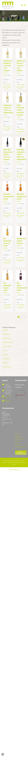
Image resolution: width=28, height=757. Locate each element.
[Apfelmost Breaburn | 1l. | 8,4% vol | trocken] (7, 53)
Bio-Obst (5, 354)
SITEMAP (17, 441)
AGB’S (17, 444)
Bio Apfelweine (7, 338)
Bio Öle (5, 350)
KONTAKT (17, 434)
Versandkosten (7, 84)
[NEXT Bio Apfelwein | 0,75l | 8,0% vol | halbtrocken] (21, 142)
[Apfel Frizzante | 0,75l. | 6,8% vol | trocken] (21, 97)
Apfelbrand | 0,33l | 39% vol (21, 241)
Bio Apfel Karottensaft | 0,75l (8, 196)
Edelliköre (6, 362)
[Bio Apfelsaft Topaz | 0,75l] (7, 275)
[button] (2, 754)
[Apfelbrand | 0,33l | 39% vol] (21, 231)
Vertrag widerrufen (14, 470)
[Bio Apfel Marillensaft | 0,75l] (21, 186)
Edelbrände (6, 358)
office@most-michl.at (8, 401)
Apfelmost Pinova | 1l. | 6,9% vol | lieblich (21, 66)
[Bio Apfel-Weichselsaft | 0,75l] (21, 275)
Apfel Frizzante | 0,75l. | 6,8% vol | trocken (20, 110)
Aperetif (5, 330)
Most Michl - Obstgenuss (13, 460)
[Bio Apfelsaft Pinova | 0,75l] (7, 231)
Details (10, 87)
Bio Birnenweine (7, 342)
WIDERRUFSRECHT (20, 446)
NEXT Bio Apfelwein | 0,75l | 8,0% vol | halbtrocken (21, 154)
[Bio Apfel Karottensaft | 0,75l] (7, 186)
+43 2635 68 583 (8, 397)
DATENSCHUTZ (19, 439)
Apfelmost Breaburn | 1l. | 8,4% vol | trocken (7, 66)
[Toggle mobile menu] (25, 5)
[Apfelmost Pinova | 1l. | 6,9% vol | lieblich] (21, 53)
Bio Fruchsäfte (7, 346)
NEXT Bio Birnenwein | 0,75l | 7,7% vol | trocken (8, 154)
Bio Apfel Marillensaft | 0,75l (21, 196)
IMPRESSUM (18, 436)
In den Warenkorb (5, 88)
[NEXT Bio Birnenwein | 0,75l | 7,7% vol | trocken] (7, 142)
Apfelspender (7, 334)
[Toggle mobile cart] (22, 5)
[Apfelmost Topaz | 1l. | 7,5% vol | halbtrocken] (7, 97)
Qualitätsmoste (7, 367)
